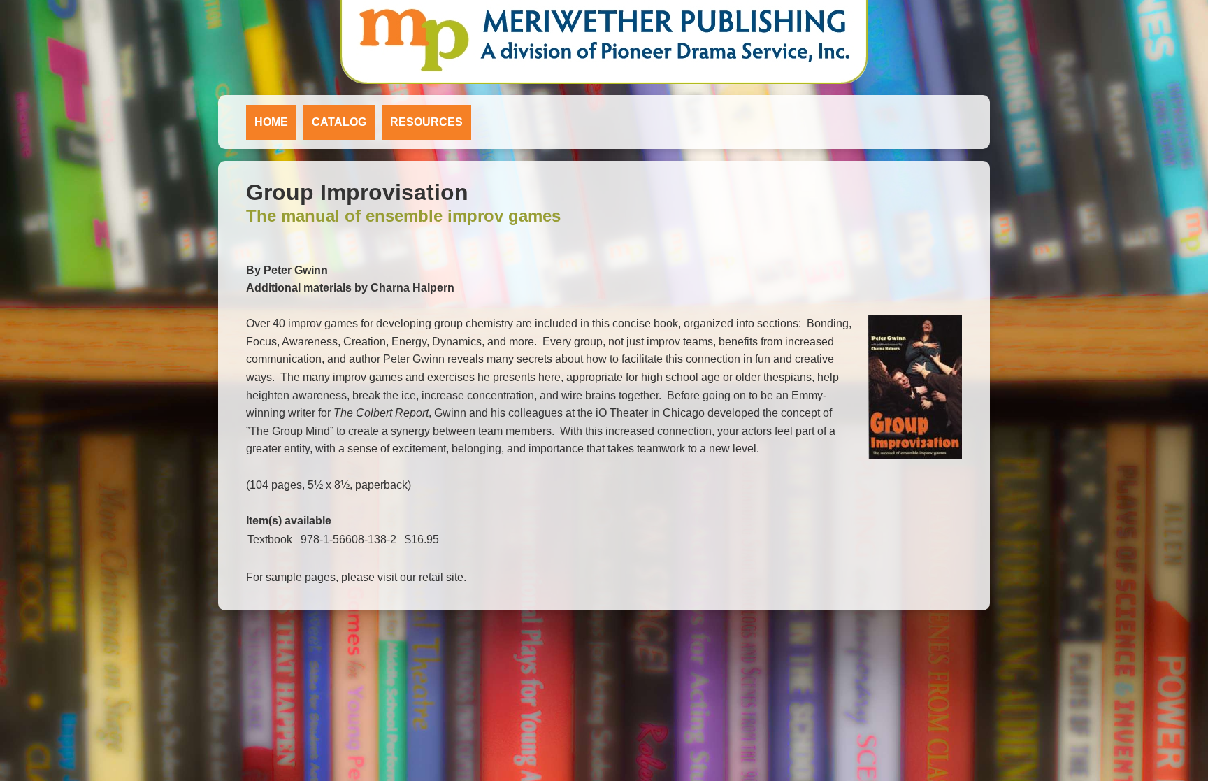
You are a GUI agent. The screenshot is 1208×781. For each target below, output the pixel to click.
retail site (441, 577)
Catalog (339, 122)
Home (271, 122)
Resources (426, 122)
